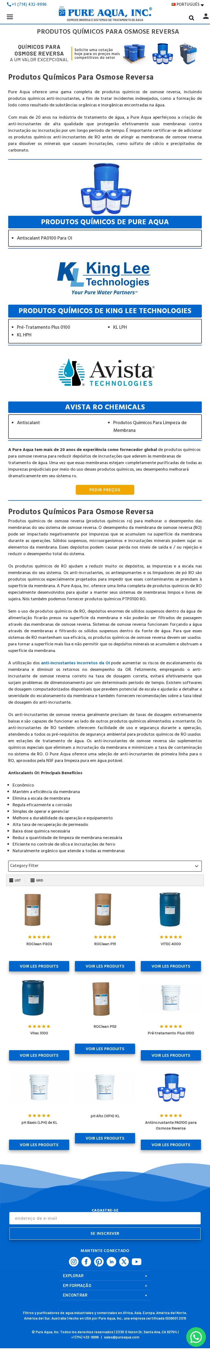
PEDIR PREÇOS (105, 489)
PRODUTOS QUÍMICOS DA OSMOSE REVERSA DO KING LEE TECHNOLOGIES (105, 324)
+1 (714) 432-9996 (29, 4)
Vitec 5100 (39, 1033)
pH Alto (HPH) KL (105, 1116)
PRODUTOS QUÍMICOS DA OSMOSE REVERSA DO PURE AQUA (105, 231)
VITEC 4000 (171, 944)
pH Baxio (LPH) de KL (39, 1122)
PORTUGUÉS (190, 4)
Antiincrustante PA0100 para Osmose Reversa (171, 1125)
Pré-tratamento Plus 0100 (171, 1033)
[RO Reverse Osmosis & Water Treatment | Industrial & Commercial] (105, 13)
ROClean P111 (105, 944)
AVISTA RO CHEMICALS (105, 420)
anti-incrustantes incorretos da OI (75, 662)
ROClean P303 (39, 944)
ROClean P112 (105, 1026)
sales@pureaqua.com (121, 1337)
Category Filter (105, 865)
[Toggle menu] (9, 16)
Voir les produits (39, 966)
